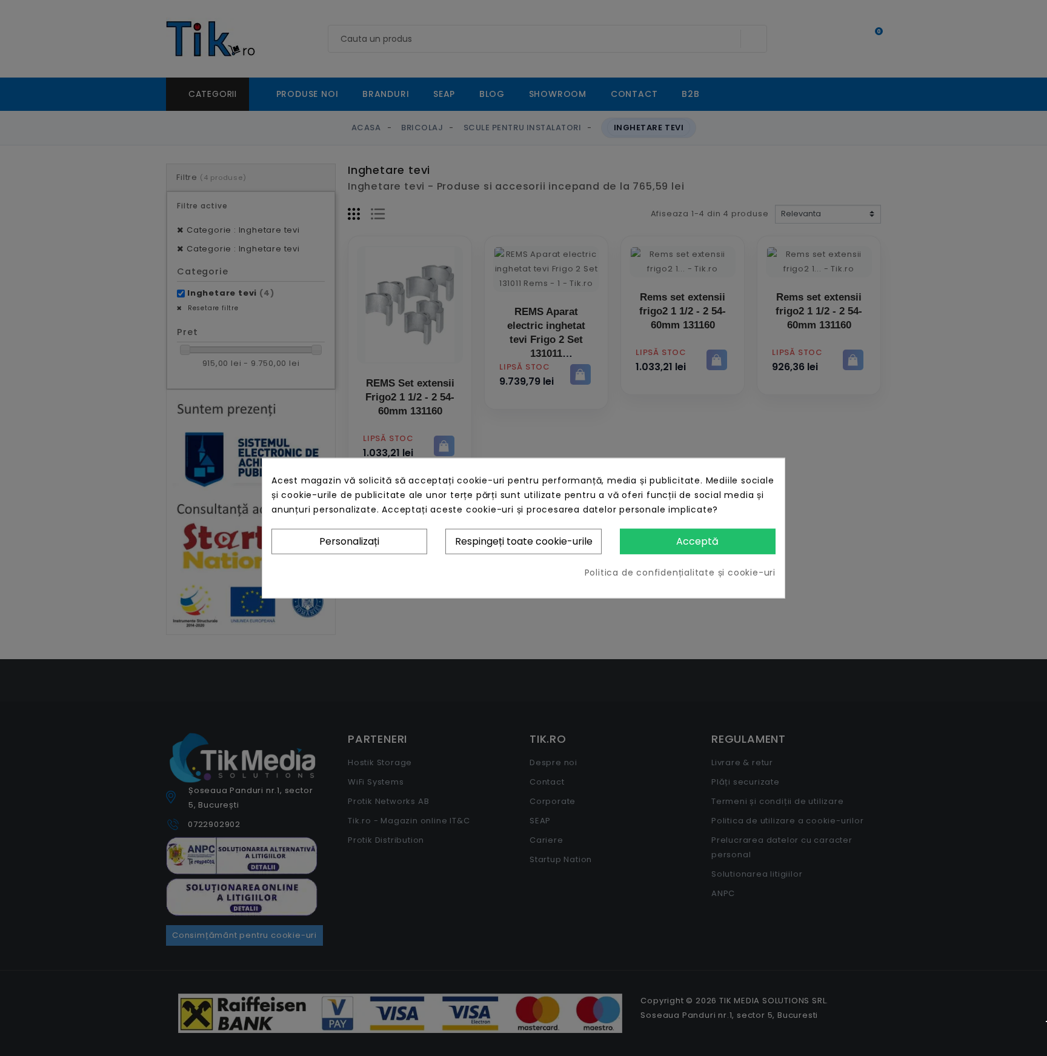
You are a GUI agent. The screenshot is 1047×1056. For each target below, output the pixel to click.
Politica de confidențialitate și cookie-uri (680, 572)
